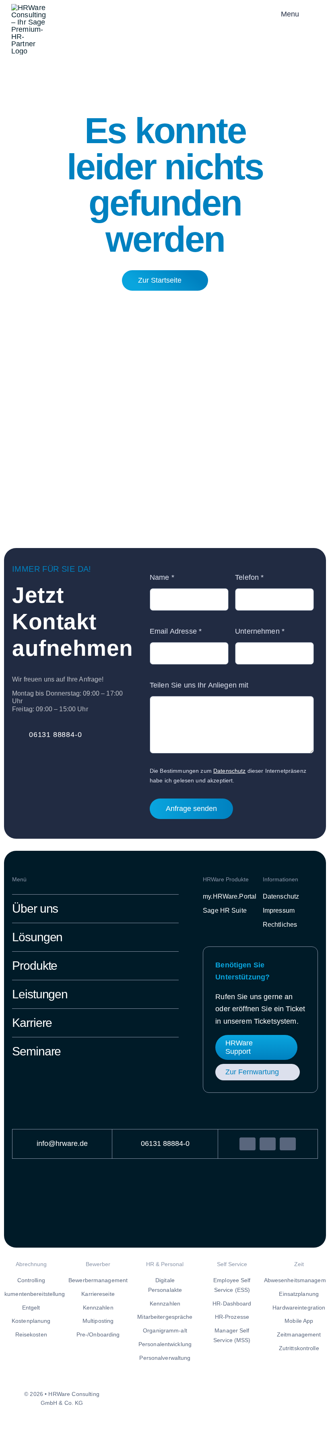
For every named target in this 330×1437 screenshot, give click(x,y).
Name (162, 577)
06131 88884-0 (165, 1143)
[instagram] (268, 1143)
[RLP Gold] (56, 1196)
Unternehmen (260, 631)
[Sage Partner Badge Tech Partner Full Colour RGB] (203, 1202)
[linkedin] (288, 1143)
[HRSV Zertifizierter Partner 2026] (124, 1191)
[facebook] (247, 1143)
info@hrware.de (62, 1143)
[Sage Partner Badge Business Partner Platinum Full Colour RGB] (229, 10)
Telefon (249, 577)
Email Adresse (176, 631)
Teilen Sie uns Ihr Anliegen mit (199, 685)
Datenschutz (229, 771)
